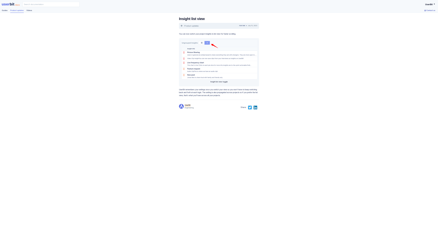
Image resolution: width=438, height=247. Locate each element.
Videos (29, 10)
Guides (5, 10)
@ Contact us (429, 10)
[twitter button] (250, 107)
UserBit (187, 105)
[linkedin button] (255, 107)
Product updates (17, 10)
